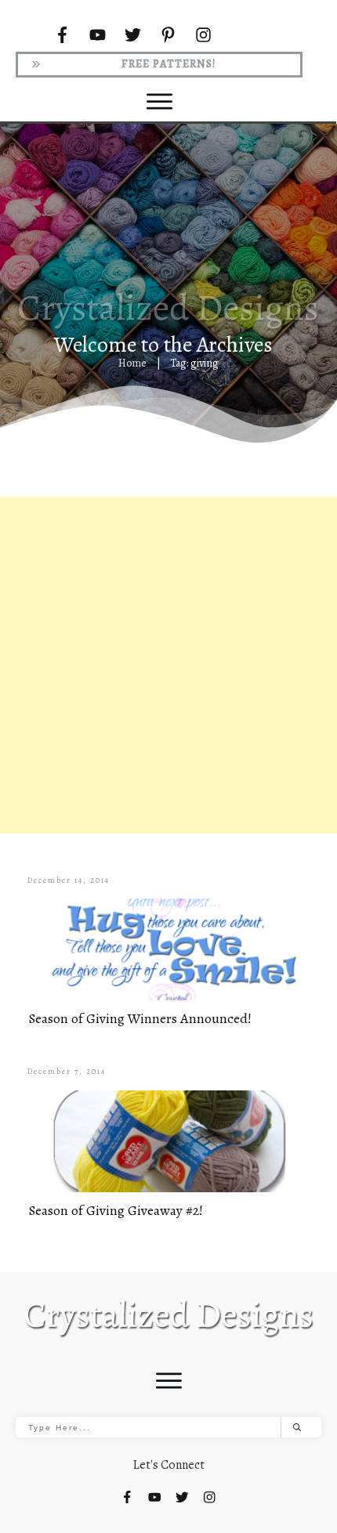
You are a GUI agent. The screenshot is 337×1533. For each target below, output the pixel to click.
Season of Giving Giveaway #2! (115, 1210)
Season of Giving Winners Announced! (140, 1018)
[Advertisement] (168, 665)
